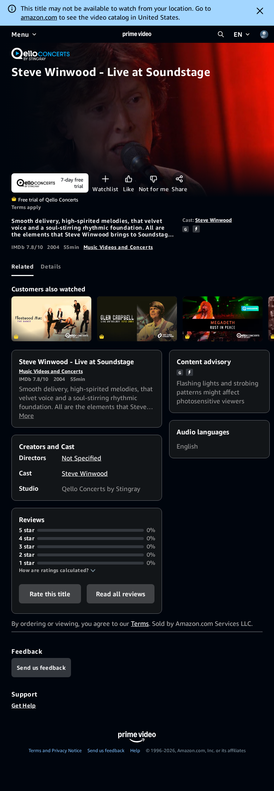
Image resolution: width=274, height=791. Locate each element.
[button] (57, 570)
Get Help (23, 705)
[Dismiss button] (260, 11)
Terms (140, 623)
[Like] (129, 179)
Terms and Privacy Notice (55, 750)
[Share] (179, 179)
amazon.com (39, 17)
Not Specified (81, 458)
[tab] (22, 266)
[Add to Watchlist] (105, 179)
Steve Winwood (213, 220)
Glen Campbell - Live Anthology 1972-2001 (137, 318)
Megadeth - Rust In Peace (223, 318)
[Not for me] (154, 179)
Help (135, 750)
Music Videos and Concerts (118, 247)
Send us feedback (106, 750)
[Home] (137, 34)
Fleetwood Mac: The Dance (51, 318)
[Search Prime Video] (221, 34)
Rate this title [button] (50, 594)
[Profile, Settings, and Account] (264, 34)
